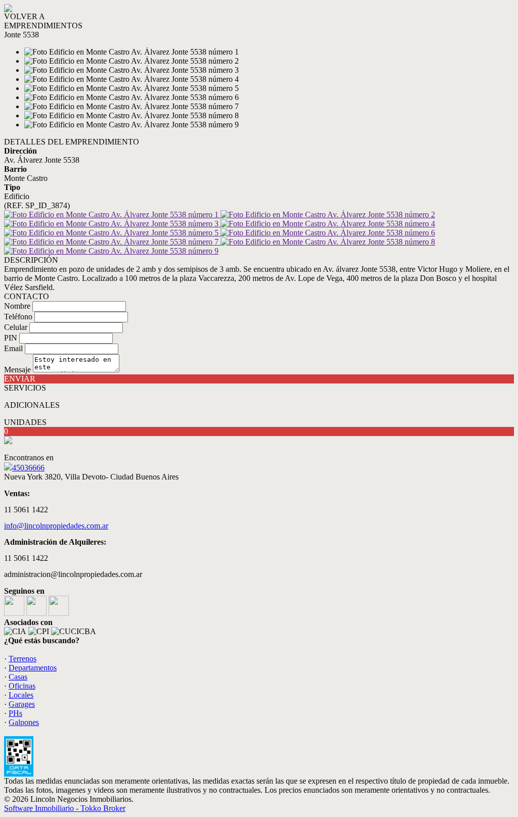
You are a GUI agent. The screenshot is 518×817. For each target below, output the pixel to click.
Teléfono (18, 316)
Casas (18, 676)
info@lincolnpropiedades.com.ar (56, 525)
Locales (21, 695)
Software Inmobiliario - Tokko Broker (64, 808)
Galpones (24, 722)
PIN (10, 337)
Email (13, 348)
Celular (15, 327)
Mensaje (17, 369)
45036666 (28, 467)
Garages (22, 704)
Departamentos (33, 667)
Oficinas (22, 686)
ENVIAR (19, 378)
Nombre (17, 306)
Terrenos (22, 658)
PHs (15, 713)
